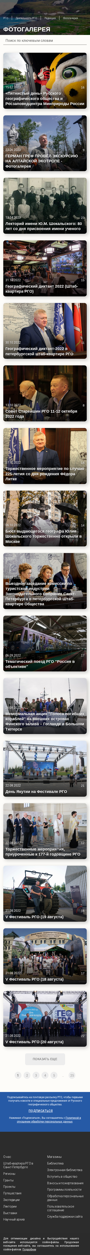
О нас (7, 1157)
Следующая (81, 1075)
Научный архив (13, 1219)
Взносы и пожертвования (65, 1183)
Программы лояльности (64, 1189)
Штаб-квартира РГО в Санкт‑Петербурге (18, 1165)
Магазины (54, 1157)
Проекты (9, 1186)
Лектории (10, 1206)
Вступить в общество (62, 1176)
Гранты (8, 1180)
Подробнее (29, 1249)
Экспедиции (11, 1200)
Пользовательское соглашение (60, 1208)
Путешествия (12, 1193)
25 (72, 1075)
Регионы (9, 1173)
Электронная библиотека (64, 1170)
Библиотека (55, 1163)
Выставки (10, 1213)
